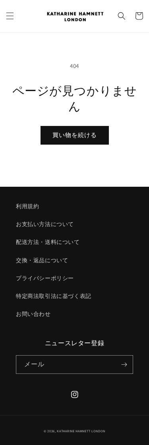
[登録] (124, 364)
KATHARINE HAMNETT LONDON (81, 431)
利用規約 (27, 206)
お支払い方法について (45, 224)
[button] (10, 16)
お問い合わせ (33, 313)
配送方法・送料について (48, 242)
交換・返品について (42, 260)
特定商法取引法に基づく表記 (53, 296)
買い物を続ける (74, 135)
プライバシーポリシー (45, 278)
